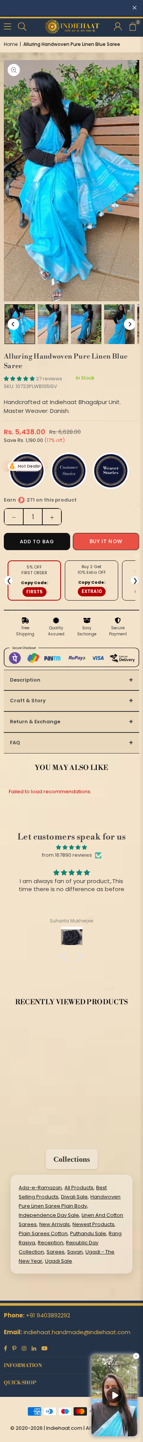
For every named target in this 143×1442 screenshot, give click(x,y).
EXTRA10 (92, 591)
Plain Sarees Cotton (43, 1233)
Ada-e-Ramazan (40, 1187)
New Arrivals (54, 1224)
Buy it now (106, 541)
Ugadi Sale (58, 1261)
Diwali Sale (74, 1196)
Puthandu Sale (88, 1233)
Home (11, 44)
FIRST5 (34, 591)
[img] (71, 847)
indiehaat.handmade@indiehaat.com (77, 1332)
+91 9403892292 (48, 1315)
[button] (132, 26)
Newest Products (93, 1224)
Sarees (55, 1251)
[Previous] (13, 324)
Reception (50, 1242)
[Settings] (117, 26)
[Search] (22, 25)
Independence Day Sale (49, 1215)
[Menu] (7, 25)
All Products (78, 1187)
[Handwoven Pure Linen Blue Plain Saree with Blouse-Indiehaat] (20, 324)
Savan (75, 1251)
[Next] (129, 324)
